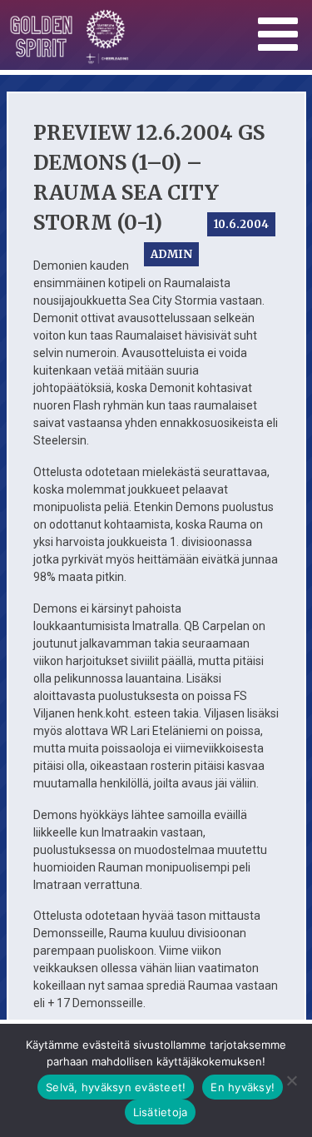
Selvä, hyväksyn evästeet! (116, 1087)
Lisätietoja (160, 1112)
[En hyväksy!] (291, 1080)
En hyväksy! (242, 1087)
